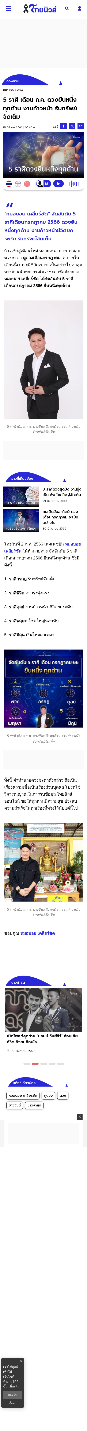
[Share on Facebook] (63, 126)
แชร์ (55, 127)
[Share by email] (80, 126)
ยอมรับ (12, 1395)
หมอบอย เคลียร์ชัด (37, 933)
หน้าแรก (8, 90)
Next (82, 982)
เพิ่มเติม (14, 1386)
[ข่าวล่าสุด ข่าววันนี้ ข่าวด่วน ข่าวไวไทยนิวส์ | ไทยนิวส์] (40, 8)
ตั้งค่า (12, 1403)
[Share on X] (72, 126)
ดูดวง (48, 1095)
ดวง (63, 1095)
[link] (43, 497)
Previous (74, 982)
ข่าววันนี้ (15, 1105)
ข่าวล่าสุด (34, 1105)
